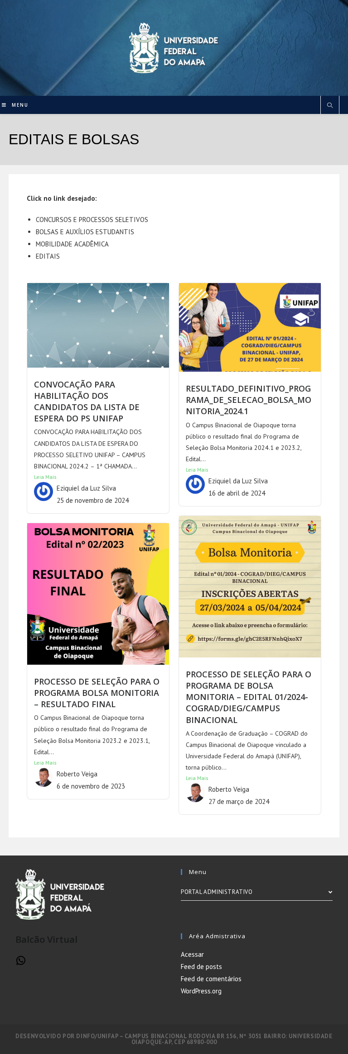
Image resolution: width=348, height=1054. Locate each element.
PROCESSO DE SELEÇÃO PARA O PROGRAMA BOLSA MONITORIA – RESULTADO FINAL (97, 692)
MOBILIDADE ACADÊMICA (72, 244)
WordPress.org (201, 991)
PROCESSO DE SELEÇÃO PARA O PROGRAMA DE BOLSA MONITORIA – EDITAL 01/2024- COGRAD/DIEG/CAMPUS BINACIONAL (248, 697)
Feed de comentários (211, 978)
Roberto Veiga (228, 789)
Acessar (192, 954)
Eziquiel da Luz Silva (86, 488)
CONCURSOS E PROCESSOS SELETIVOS (92, 219)
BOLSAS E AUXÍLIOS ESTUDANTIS (85, 231)
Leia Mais (45, 476)
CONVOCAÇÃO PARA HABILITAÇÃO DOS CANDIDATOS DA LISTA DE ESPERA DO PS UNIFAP (87, 401)
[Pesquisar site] (330, 106)
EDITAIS (48, 256)
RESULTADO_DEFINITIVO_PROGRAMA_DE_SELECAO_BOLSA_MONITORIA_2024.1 (248, 399)
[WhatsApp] (20, 963)
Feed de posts (201, 966)
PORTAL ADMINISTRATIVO (217, 892)
